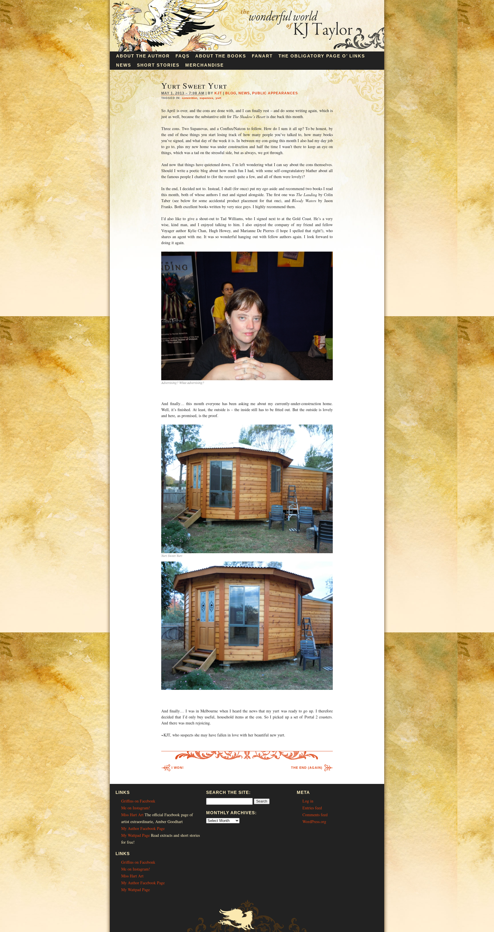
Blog (230, 93)
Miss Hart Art (132, 814)
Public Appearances (275, 93)
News (123, 65)
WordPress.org (314, 821)
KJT (218, 93)
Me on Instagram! (135, 807)
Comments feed (315, 814)
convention (189, 97)
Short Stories (158, 65)
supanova (206, 97)
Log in (307, 801)
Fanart (262, 55)
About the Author (143, 55)
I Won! (178, 767)
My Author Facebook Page (143, 828)
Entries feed (312, 807)
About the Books (220, 55)
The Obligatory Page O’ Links (321, 55)
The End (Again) (306, 767)
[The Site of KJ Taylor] (247, 50)
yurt (218, 97)
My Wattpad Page (135, 835)
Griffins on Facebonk (138, 801)
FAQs (183, 55)
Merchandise (204, 65)
